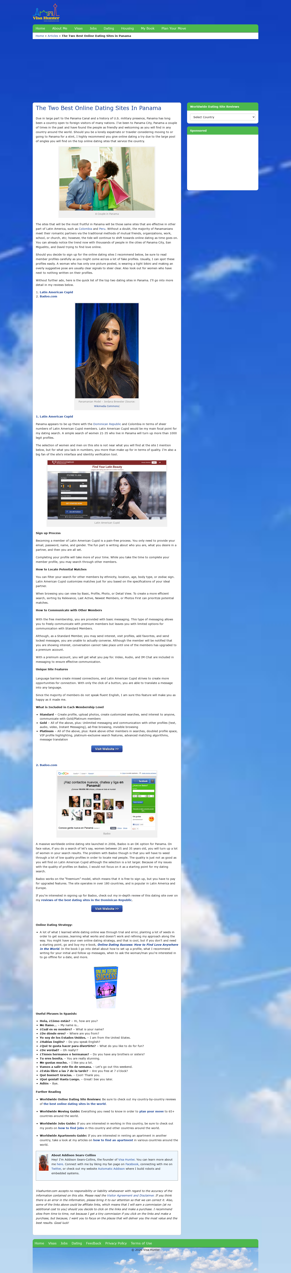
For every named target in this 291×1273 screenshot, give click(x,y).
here (60, 1164)
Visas (78, 28)
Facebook (132, 1164)
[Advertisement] (151, 69)
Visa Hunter (126, 1159)
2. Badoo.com (46, 765)
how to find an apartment (113, 1140)
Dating (109, 28)
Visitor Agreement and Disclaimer (130, 1195)
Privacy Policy (116, 1243)
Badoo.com (48, 296)
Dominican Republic (107, 424)
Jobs (93, 28)
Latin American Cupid (56, 292)
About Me (59, 28)
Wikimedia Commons (106, 406)
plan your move (151, 1111)
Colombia (85, 228)
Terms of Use (141, 1243)
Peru (102, 228)
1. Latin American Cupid (54, 416)
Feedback (93, 1243)
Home (40, 28)
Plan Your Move (174, 28)
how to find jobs (71, 1128)
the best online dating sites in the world (75, 1103)
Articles (53, 35)
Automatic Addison (111, 1168)
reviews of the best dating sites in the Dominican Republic (86, 900)
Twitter (56, 1168)
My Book (147, 28)
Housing (127, 28)
